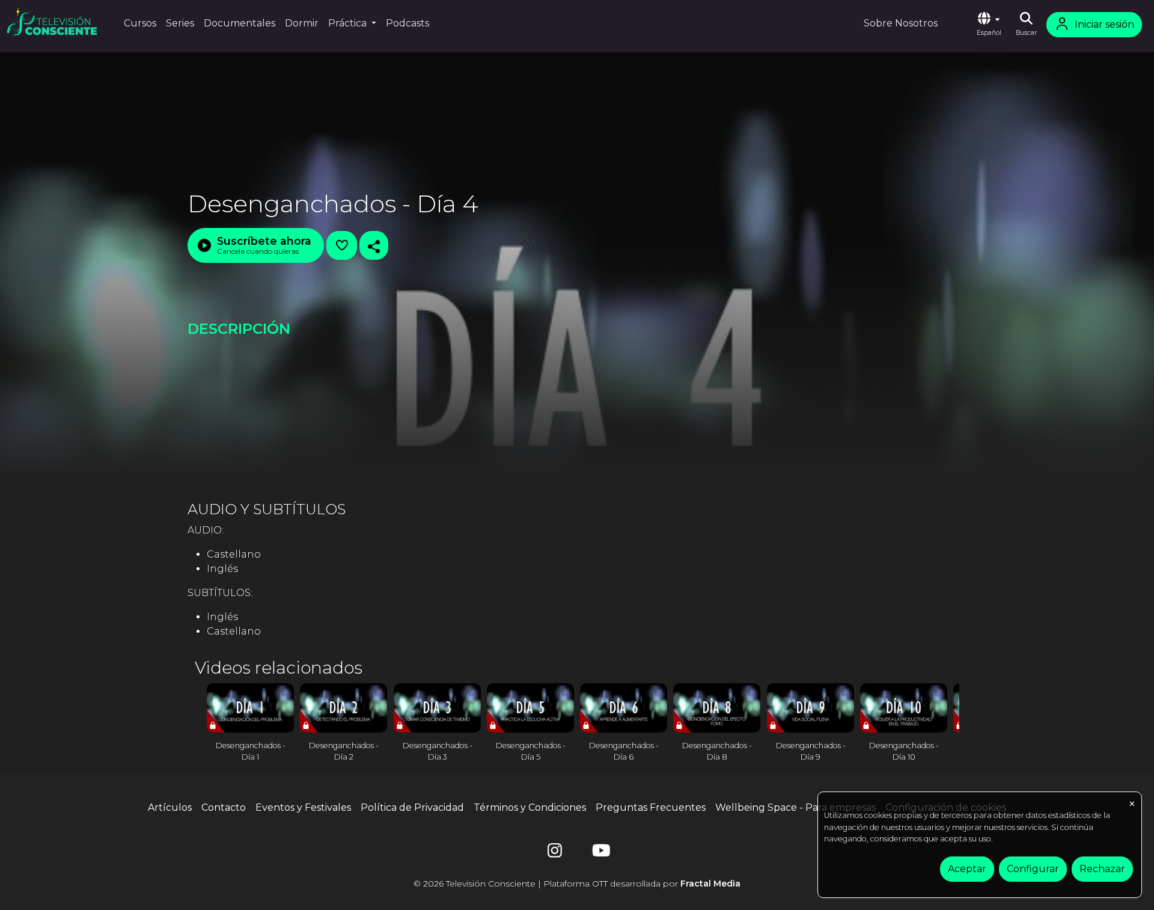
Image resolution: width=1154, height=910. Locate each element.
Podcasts (407, 23)
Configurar (1033, 869)
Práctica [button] (348, 23)
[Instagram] (555, 853)
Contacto (223, 807)
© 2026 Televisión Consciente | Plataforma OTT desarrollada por (577, 883)
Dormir (302, 23)
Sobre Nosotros (901, 23)
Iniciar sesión (1104, 24)
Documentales (239, 23)
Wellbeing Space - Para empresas (795, 807)
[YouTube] (599, 853)
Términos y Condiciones (530, 807)
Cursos (140, 23)
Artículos (170, 807)
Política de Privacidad (412, 807)
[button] (988, 25)
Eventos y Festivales (303, 807)
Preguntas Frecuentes (651, 807)
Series (180, 23)
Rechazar (1102, 869)
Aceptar (967, 869)
